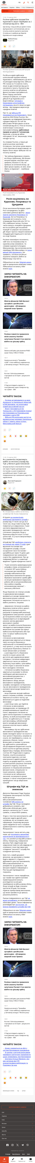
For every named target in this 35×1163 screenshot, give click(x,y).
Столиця (7, 1154)
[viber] (27, 1145)
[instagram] (12, 1145)
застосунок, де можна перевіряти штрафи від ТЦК (17, 906)
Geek (28, 1154)
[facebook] (7, 1145)
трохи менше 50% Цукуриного (17, 251)
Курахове (5, 449)
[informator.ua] (3, 2)
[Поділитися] (9, 46)
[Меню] (32, 2)
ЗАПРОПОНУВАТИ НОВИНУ (17, 1107)
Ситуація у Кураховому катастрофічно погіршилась (13, 103)
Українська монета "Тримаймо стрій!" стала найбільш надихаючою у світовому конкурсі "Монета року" (17, 362)
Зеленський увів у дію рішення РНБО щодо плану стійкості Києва (17, 1000)
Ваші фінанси (16, 1154)
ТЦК (18, 1090)
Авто (23, 1154)
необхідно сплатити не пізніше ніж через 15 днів (17, 543)
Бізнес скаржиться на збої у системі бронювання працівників (16, 1049)
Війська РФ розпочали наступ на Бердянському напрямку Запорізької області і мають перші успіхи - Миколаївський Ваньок (17, 420)
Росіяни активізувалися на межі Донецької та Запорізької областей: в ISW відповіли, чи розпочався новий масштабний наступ (17, 403)
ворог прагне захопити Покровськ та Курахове (16, 215)
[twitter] (17, 1145)
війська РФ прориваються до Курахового (14, 114)
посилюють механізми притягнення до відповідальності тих (16, 836)
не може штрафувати (16, 899)
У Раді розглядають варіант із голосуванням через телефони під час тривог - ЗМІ (16, 387)
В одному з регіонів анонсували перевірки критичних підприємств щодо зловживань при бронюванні (17, 1054)
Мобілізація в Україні (8, 1090)
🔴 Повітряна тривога (18, 11)
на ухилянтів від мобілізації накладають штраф (15, 518)
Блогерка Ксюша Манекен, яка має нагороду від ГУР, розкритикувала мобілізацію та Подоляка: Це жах (16, 1062)
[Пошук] (28, 2)
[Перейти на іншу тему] (24, 2)
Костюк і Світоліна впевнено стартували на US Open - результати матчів (17, 375)
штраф (23, 1090)
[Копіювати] (14, 46)
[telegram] (22, 1145)
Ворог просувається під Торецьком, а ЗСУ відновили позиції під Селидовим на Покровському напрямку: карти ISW (17, 412)
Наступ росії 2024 (15, 449)
